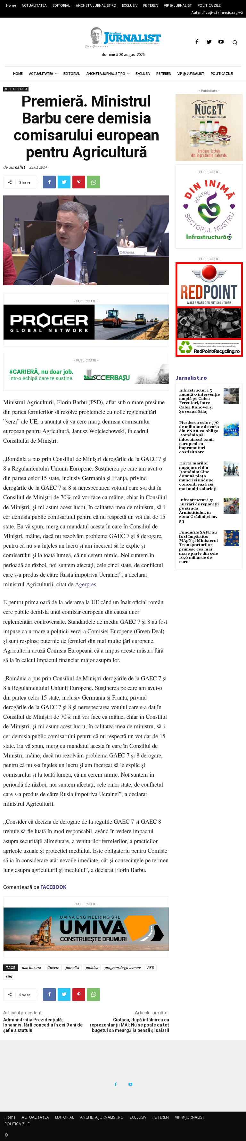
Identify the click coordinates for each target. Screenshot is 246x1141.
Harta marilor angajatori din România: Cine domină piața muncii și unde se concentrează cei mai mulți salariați (198, 476)
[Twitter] (209, 42)
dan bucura (31, 967)
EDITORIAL (64, 1117)
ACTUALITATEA (15, 89)
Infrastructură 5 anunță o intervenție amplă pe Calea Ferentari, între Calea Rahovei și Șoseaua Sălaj (199, 401)
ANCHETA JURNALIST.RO (102, 1117)
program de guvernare (122, 967)
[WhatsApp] (93, 182)
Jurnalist (17, 167)
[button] (235, 42)
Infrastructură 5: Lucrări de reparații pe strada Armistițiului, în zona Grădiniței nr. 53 (199, 511)
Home (10, 1117)
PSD (150, 967)
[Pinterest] (78, 182)
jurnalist (72, 967)
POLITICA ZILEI (17, 1124)
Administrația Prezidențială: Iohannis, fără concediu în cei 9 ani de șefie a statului (43, 1025)
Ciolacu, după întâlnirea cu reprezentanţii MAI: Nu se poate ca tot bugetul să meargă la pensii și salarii (129, 1025)
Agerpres (85, 584)
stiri (9, 976)
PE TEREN (160, 1117)
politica (92, 967)
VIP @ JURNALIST (189, 1117)
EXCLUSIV (138, 1117)
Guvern (53, 967)
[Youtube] (221, 42)
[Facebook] (197, 42)
